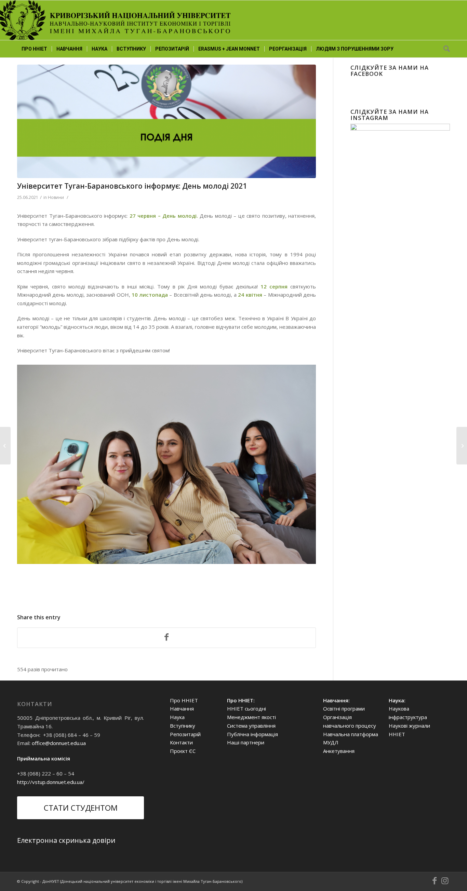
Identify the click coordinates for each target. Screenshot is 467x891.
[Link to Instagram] (445, 881)
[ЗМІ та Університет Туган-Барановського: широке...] (5, 445)
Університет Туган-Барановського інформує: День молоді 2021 (132, 186)
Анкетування (339, 750)
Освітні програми (344, 708)
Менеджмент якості (251, 717)
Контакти (181, 742)
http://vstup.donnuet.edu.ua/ (50, 782)
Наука (177, 717)
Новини (56, 197)
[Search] (444, 48)
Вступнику (182, 725)
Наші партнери (245, 742)
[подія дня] (166, 121)
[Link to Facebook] (434, 881)
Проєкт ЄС (183, 750)
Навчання (182, 708)
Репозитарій (185, 734)
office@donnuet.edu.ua (59, 743)
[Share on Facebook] (166, 638)
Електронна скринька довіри (66, 840)
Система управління (251, 725)
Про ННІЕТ (184, 700)
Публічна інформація (252, 734)
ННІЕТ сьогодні (246, 708)
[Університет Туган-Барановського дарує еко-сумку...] (461, 445)
